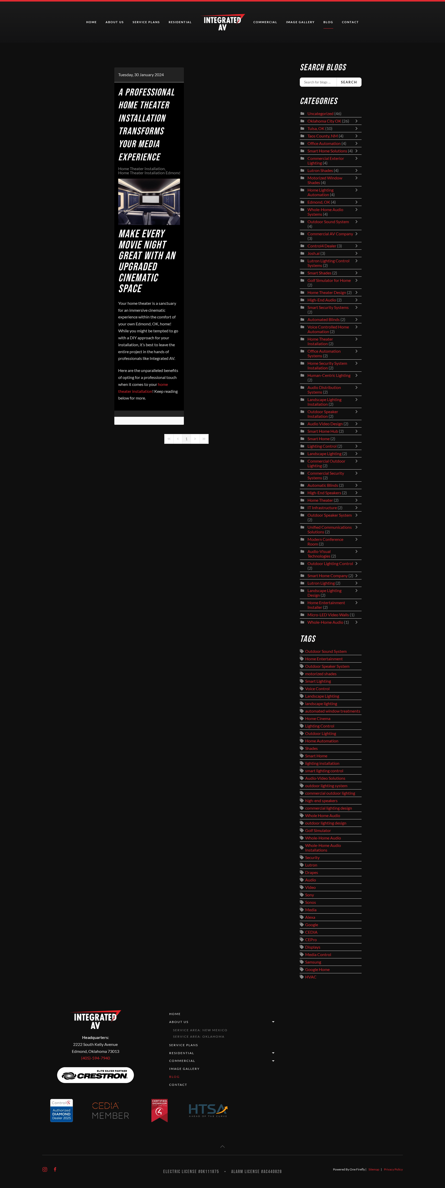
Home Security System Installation (327, 365)
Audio (310, 880)
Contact (350, 22)
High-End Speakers (324, 492)
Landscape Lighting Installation (324, 401)
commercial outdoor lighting (330, 793)
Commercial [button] (265, 22)
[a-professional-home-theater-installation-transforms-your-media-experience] (149, 202)
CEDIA (311, 932)
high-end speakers (321, 800)
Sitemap (374, 1169)
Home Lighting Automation (320, 192)
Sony (309, 894)
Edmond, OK (318, 202)
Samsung (313, 962)
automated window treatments (332, 711)
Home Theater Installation (141, 169)
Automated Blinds (323, 319)
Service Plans (146, 22)
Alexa (310, 917)
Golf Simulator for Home (329, 280)
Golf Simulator (318, 830)
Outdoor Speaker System (329, 515)
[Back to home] (222, 22)
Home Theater (320, 500)
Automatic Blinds (322, 485)
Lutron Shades (320, 170)
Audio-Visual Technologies (319, 553)
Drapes (311, 872)
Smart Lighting (318, 681)
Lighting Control (322, 446)
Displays (312, 947)
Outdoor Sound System (328, 221)
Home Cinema (317, 718)
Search (349, 82)
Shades (311, 748)
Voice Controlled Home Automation (328, 329)
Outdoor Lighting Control (330, 563)
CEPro (311, 939)
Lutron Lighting (321, 583)
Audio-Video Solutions (325, 778)
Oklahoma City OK (324, 121)
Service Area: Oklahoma (199, 1036)
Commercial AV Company (330, 233)
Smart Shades (319, 273)
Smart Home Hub (322, 431)
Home (91, 22)
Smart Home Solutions (327, 151)
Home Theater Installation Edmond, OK (153, 173)
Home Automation (321, 741)
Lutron (311, 865)
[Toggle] (358, 121)
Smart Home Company (327, 575)
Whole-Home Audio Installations (323, 847)
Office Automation (324, 143)
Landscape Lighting (324, 453)
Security (312, 857)
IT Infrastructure (322, 507)
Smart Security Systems (328, 307)
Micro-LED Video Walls (328, 614)
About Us (179, 1022)
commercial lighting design (328, 808)
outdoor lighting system (326, 785)
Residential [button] (180, 22)
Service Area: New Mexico (200, 1030)
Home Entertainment (324, 658)
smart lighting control (324, 770)
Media (310, 909)
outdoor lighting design (325, 823)
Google (311, 924)
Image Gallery (300, 22)
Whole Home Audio (322, 815)
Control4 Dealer (321, 246)
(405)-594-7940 (95, 1058)
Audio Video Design (325, 423)
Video (310, 887)
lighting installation (322, 763)
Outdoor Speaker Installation (322, 414)
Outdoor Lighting (320, 733)
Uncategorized (320, 113)
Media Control (318, 954)
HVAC (310, 977)
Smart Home (318, 438)
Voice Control (317, 688)
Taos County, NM (322, 136)
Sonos (310, 902)
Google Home (317, 969)
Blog (328, 22)
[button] (222, 1146)
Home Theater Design (326, 292)
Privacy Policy (393, 1169)
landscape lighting (321, 703)
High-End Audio (321, 300)
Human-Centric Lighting (328, 375)
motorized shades (321, 673)
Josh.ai (313, 253)
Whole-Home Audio (325, 622)
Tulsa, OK (315, 128)
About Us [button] (115, 22)
